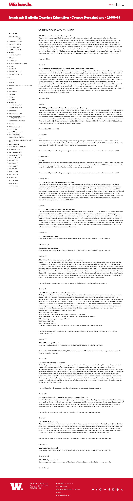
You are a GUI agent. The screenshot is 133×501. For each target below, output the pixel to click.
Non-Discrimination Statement (68, 489)
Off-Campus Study (15, 155)
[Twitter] (93, 489)
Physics (11, 66)
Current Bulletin (15, 41)
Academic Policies (15, 50)
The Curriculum (14, 47)
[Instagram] (100, 489)
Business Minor (14, 134)
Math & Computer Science (18, 63)
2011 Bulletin (13, 172)
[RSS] (122, 489)
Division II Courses (15, 74)
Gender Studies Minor (16, 137)
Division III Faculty (15, 105)
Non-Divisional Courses (17, 147)
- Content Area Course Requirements (17, 117)
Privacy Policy (61, 486)
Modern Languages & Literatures (21, 86)
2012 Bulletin (13, 169)
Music (11, 88)
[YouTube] (105, 489)
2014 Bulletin (13, 163)
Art (10, 77)
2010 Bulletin (13, 174)
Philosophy (13, 91)
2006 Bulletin (13, 183)
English (11, 83)
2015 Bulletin (13, 160)
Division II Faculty (15, 71)
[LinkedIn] (113, 489)
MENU (119, 5)
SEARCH (111, 5)
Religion (12, 94)
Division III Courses (15, 108)
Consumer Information (64, 484)
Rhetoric (12, 97)
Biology (11, 58)
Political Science (15, 126)
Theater (12, 100)
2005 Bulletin (13, 186)
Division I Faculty (15, 55)
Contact (59, 492)
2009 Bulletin (13, 177)
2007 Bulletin (13, 180)
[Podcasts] (118, 489)
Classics (12, 80)
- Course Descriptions (17, 121)
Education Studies (15, 113)
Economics (12, 111)
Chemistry (12, 61)
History (11, 123)
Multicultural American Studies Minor (20, 141)
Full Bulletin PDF (15, 44)
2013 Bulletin (13, 166)
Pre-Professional (15, 152)
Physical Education (16, 149)
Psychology (13, 129)
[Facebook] (96, 489)
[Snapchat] (109, 489)
